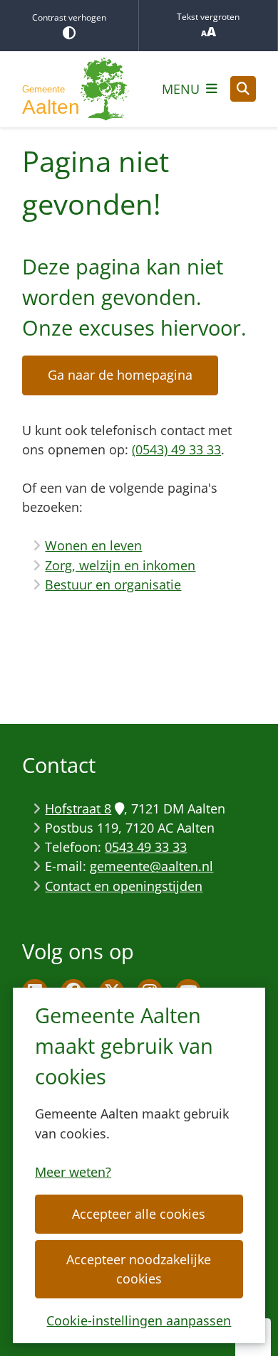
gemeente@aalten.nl (151, 866)
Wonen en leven (93, 545)
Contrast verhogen (69, 17)
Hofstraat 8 (78, 808)
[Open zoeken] (243, 89)
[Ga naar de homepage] (75, 89)
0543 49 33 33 (146, 846)
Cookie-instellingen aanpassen (138, 1320)
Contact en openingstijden (123, 886)
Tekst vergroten (208, 17)
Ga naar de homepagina (120, 374)
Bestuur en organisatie (113, 584)
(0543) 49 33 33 (176, 449)
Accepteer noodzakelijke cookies (138, 1269)
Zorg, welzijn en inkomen (120, 565)
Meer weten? (73, 1171)
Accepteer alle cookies (138, 1213)
